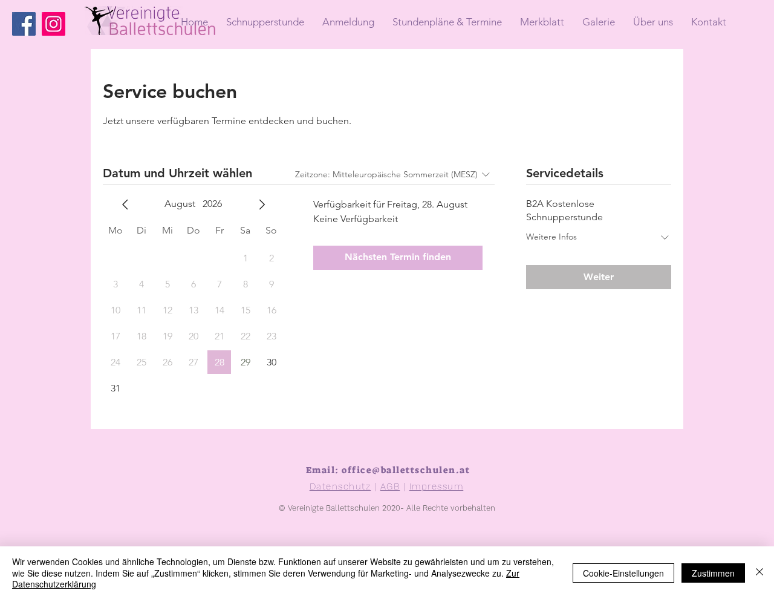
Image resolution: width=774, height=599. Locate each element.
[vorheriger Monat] (125, 204)
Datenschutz (340, 486)
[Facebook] (24, 24)
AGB (390, 486)
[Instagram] (53, 24)
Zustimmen (713, 573)
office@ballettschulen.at (406, 470)
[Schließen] (759, 572)
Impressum (436, 486)
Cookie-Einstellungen (623, 573)
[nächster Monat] (262, 204)
